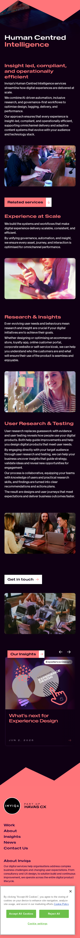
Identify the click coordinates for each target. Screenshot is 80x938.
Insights (12, 836)
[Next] (69, 652)
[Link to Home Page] (10, 10)
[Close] (70, 891)
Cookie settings (37, 923)
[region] (37, 910)
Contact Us (16, 848)
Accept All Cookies (21, 913)
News (10, 842)
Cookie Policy (61, 904)
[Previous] (60, 652)
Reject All (54, 913)
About (10, 831)
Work (9, 825)
